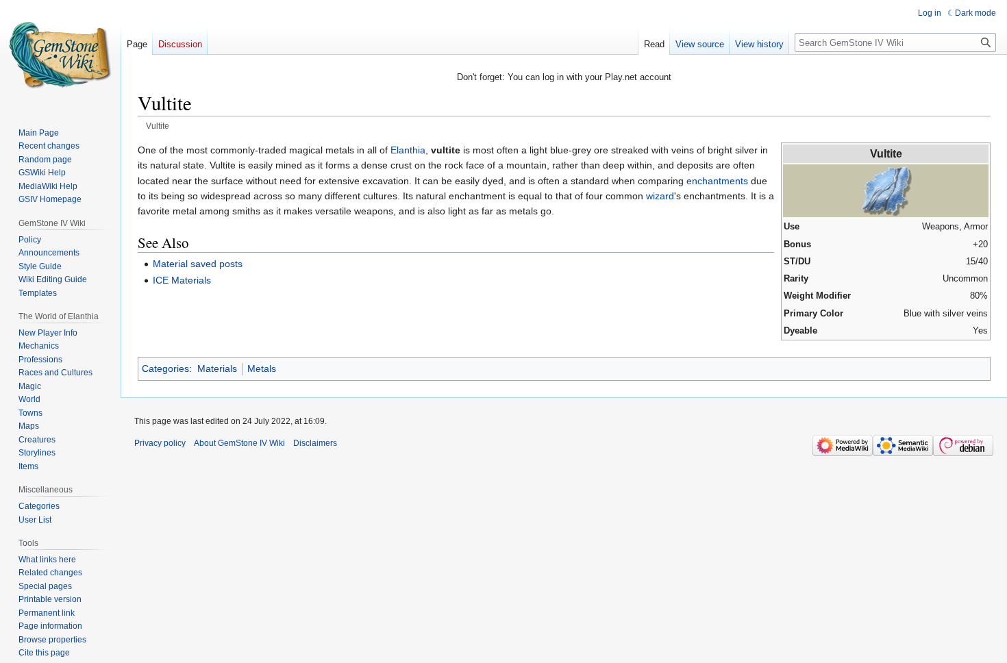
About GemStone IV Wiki (239, 443)
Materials (217, 368)
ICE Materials (182, 280)
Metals (261, 368)
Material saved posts (198, 263)
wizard (660, 195)
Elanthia (407, 150)
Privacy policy (160, 443)
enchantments (717, 180)
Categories (165, 368)
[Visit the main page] (60, 55)
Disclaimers (315, 443)
